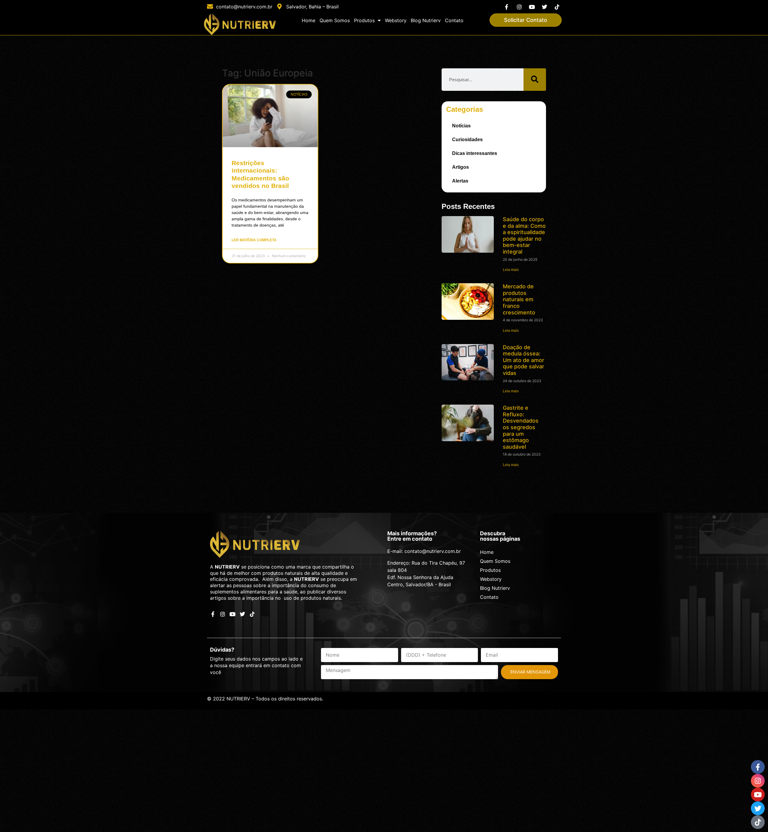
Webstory (395, 20)
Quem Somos (335, 20)
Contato (454, 20)
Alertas (460, 180)
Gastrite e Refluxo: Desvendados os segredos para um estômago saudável (520, 427)
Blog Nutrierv (426, 20)
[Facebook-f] (506, 6)
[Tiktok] (557, 6)
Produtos (364, 20)
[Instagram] (519, 6)
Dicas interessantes (474, 153)
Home (308, 20)
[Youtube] (532, 6)
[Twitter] (544, 6)
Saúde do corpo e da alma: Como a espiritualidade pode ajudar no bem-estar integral (524, 235)
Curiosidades (467, 139)
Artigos (460, 167)
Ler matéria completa (254, 240)
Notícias (461, 125)
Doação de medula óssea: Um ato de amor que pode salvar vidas (523, 360)
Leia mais (511, 270)
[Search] (535, 79)
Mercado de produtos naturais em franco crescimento (519, 299)
